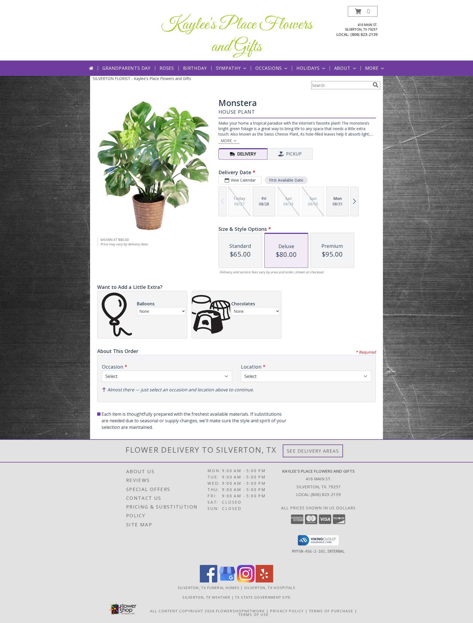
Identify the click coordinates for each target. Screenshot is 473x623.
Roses (167, 68)
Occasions (268, 68)
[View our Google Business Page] (227, 581)
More (372, 68)
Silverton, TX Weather (206, 597)
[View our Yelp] (264, 581)
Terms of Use (253, 614)
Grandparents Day (126, 68)
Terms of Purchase (331, 610)
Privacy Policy (287, 610)
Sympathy (228, 68)
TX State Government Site (263, 597)
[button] (362, 11)
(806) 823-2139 (363, 34)
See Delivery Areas (313, 451)
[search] (375, 85)
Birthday (195, 68)
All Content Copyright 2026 (182, 610)
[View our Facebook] (208, 581)
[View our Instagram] (246, 581)
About (342, 68)
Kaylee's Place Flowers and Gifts (236, 36)
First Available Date (286, 180)
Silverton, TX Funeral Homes (209, 587)
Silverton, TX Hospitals (269, 587)
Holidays (307, 68)
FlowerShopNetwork (240, 610)
